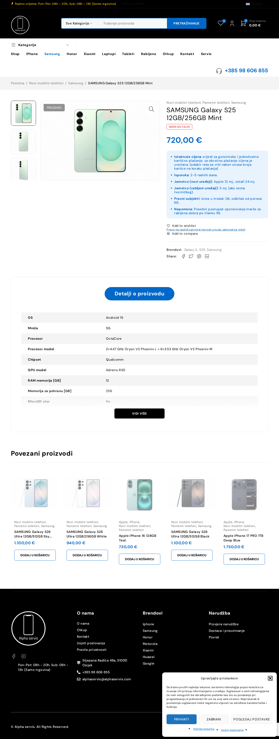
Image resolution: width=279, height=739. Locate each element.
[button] (270, 678)
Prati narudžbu (133, 4)
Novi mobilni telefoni (46, 83)
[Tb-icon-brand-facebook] (13, 656)
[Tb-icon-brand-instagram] (23, 656)
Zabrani (214, 719)
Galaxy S (190, 250)
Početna (17, 83)
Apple (123, 522)
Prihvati (181, 719)
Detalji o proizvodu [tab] (139, 293)
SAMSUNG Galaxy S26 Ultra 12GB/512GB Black (190, 534)
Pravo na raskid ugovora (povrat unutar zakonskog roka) (206, 229)
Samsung (75, 83)
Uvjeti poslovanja (232, 730)
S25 (202, 250)
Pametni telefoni (216, 103)
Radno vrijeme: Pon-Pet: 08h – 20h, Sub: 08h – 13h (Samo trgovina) (65, 4)
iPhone (134, 522)
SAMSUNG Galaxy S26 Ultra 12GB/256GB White (86, 534)
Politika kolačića (203, 729)
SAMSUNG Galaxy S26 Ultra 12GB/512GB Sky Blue (32, 536)
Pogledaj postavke (251, 719)
